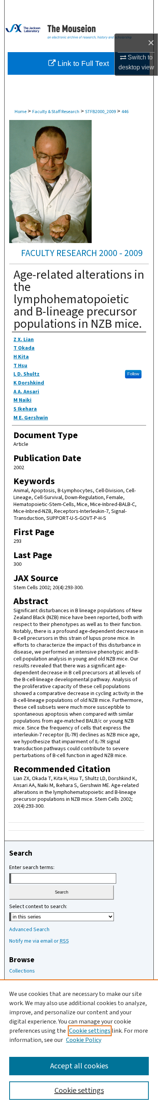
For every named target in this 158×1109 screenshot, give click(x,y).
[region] (79, 1044)
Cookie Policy (83, 1040)
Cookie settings (89, 1031)
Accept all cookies (79, 1066)
